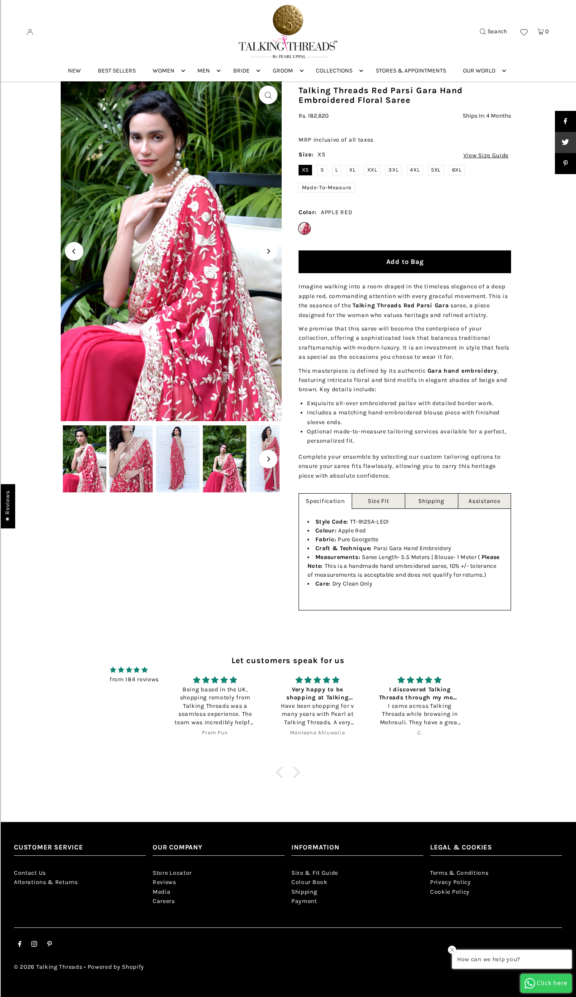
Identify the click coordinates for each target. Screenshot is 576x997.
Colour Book (309, 882)
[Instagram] (34, 945)
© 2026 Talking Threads (48, 966)
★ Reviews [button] (7, 506)
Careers (164, 901)
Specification (325, 501)
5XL (436, 170)
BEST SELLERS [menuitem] (117, 70)
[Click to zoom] (268, 95)
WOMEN (164, 70)
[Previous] (74, 251)
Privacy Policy (450, 882)
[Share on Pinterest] (565, 163)
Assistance (484, 501)
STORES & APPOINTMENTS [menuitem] (411, 70)
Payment (304, 901)
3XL (393, 170)
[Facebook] (20, 945)
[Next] (268, 251)
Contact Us (30, 872)
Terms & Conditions (459, 872)
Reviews (164, 882)
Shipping (431, 501)
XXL (372, 170)
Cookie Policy (450, 891)
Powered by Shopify (116, 966)
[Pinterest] (49, 945)
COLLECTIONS (334, 70)
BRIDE (241, 70)
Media (162, 891)
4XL (415, 170)
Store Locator (172, 872)
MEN (203, 70)
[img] (129, 670)
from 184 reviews (134, 679)
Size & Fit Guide (314, 872)
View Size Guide (486, 155)
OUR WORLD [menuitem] (479, 70)
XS (305, 170)
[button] (281, 772)
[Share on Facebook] (565, 121)
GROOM (283, 70)
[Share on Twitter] (565, 142)
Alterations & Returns (46, 882)
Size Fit (378, 501)
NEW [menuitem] (74, 70)
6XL (457, 170)
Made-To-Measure (327, 187)
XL (352, 170)
